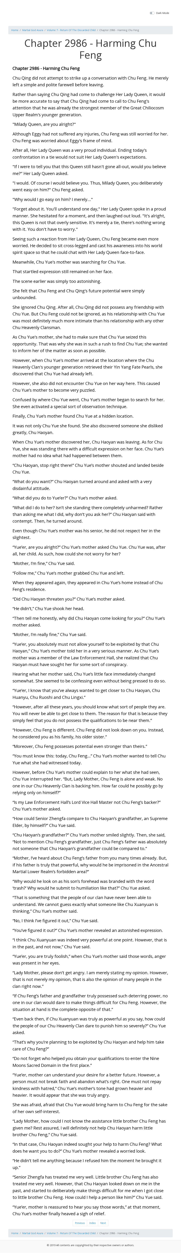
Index (92, 1223)
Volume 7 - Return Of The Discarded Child (71, 30)
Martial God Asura (32, 30)
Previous (80, 1223)
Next (103, 1223)
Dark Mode (162, 13)
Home (14, 30)
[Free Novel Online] (89, 12)
